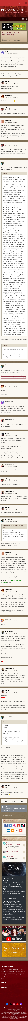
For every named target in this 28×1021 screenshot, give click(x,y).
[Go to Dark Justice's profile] (2, 52)
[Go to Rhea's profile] (4, 852)
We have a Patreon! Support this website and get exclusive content (13, 2)
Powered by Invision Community (14, 1010)
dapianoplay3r (9, 419)
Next (23, 45)
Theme (5, 1007)
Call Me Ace (9, 856)
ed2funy (7, 81)
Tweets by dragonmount (7, 985)
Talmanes (5, 39)
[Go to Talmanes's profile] (2, 121)
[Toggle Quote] (3, 173)
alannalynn (8, 144)
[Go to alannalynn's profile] (2, 145)
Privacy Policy (11, 1007)
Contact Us (17, 1007)
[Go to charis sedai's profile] (2, 96)
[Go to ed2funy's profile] (2, 82)
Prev (5, 45)
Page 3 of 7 (14, 45)
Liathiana (8, 619)
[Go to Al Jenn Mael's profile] (2, 163)
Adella (7, 433)
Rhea (7, 853)
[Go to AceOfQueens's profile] (4, 843)
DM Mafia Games (16, 40)
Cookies (22, 1007)
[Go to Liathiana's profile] (2, 620)
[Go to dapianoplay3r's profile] (2, 420)
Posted (11, 53)
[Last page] (26, 46)
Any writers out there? (12, 851)
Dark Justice (9, 52)
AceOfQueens (10, 846)
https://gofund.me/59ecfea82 (14, 919)
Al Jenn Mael (9, 162)
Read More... (6, 922)
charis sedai (8, 95)
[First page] (2, 46)
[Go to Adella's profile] (2, 434)
